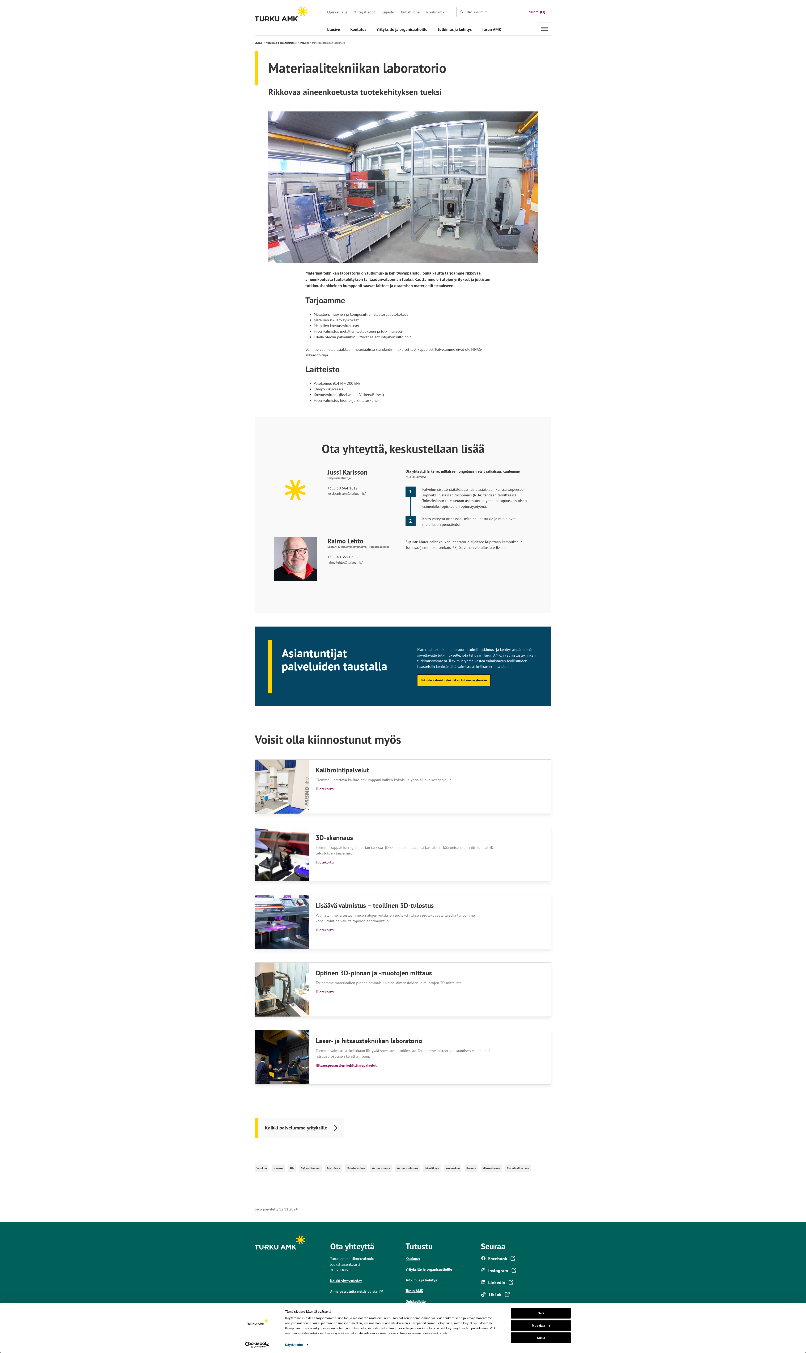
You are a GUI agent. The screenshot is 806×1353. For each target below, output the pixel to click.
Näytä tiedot (294, 1344)
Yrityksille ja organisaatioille (281, 42)
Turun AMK (414, 1290)
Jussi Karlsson (347, 472)
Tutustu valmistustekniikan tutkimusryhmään (454, 680)
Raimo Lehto (345, 541)
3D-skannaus (334, 837)
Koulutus (413, 1258)
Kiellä (541, 1338)
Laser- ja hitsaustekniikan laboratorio (369, 1040)
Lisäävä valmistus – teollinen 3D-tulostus (375, 905)
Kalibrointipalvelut (342, 770)
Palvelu (304, 42)
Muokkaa (538, 1325)
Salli (541, 1313)
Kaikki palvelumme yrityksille (296, 1127)
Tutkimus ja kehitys (421, 1280)
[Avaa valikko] (544, 28)
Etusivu (258, 42)
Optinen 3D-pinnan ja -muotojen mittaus (374, 973)
